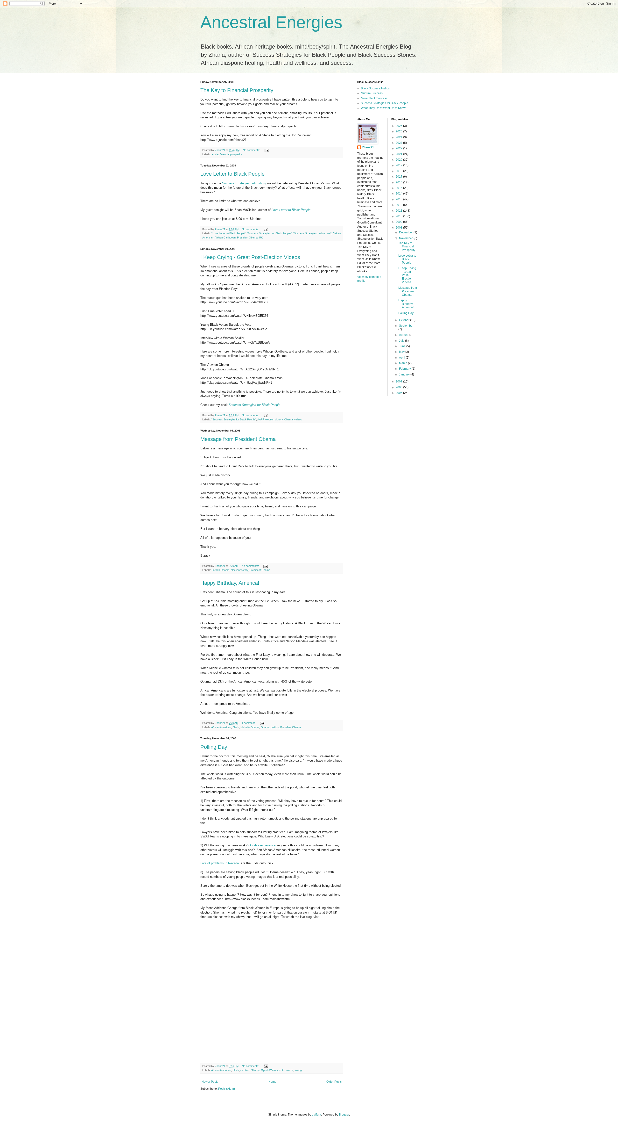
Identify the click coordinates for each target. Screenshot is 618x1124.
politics (275, 727)
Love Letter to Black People (232, 174)
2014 (399, 193)
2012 (399, 205)
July (402, 340)
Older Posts (334, 1081)
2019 (399, 165)
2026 (399, 126)
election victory (274, 419)
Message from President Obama (238, 439)
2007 (399, 381)
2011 (399, 210)
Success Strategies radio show (243, 183)
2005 (399, 393)
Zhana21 (368, 147)
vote (281, 1070)
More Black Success (374, 98)
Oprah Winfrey (269, 1070)
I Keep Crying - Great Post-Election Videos (250, 257)
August (404, 335)
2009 (399, 221)
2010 (399, 216)
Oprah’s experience (261, 845)
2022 (399, 148)
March (403, 363)
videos (298, 419)
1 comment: (249, 722)
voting (298, 1070)
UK (261, 237)
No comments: (252, 150)
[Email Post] (266, 150)
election (244, 1070)
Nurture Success (372, 93)
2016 (399, 182)
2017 (399, 176)
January (404, 374)
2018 (399, 171)
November (406, 238)
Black (235, 727)
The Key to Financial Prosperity (236, 90)
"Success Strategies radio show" (312, 233)
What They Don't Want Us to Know (383, 108)
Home (272, 1081)
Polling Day (213, 747)
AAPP (260, 419)
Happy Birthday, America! (229, 583)
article (214, 154)
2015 (399, 188)
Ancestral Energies (271, 22)
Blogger (344, 1114)
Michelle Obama (249, 727)
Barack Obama (220, 570)
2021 (399, 154)
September (406, 325)
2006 (399, 387)
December (406, 232)
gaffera (316, 1114)
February (405, 368)
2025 (399, 131)
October (404, 320)
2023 (399, 142)
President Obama (247, 237)
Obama (288, 419)
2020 (399, 159)
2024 (399, 137)
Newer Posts (210, 1081)
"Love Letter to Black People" (228, 233)
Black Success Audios (375, 88)
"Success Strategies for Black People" (269, 233)
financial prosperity (231, 154)
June (402, 346)
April (402, 357)
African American (221, 727)
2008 (399, 227)
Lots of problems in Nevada (219, 863)
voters (289, 1070)
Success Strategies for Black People (254, 405)
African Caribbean (225, 237)
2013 (399, 199)
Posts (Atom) (226, 1088)
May (402, 351)
